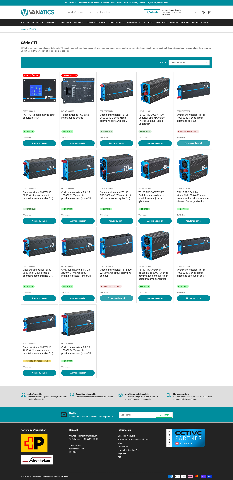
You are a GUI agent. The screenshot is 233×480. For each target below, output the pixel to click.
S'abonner (164, 415)
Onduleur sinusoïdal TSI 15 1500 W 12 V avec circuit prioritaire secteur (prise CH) (76, 195)
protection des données (128, 450)
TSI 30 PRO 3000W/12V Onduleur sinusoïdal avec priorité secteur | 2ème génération (151, 197)
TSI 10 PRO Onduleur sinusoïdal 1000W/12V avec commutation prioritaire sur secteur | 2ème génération (153, 274)
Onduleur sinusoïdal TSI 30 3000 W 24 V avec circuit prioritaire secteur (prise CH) (38, 272)
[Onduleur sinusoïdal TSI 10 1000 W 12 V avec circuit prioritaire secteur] (193, 90)
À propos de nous (200, 22)
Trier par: (163, 62)
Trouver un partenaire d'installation (133, 439)
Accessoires (132, 22)
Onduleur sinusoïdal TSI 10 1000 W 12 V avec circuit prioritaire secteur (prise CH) (192, 272)
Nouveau (25, 22)
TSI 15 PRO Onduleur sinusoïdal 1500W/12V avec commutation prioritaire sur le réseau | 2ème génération (193, 197)
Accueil (23, 29)
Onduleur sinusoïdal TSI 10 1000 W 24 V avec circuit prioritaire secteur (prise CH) (38, 350)
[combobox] (124, 12)
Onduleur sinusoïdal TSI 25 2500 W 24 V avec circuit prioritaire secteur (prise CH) (76, 272)
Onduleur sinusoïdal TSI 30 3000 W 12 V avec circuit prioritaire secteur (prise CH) (38, 195)
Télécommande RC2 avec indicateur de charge (75, 116)
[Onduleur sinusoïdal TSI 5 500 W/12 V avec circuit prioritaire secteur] (116, 245)
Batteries (36, 22)
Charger (50, 22)
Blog (120, 443)
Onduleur (64, 22)
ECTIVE (25, 111)
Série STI (32, 29)
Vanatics (30, 476)
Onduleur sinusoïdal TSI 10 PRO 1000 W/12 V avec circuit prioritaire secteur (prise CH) (115, 195)
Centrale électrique (96, 22)
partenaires (161, 22)
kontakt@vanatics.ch (87, 436)
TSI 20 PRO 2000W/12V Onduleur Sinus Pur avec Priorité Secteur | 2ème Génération (151, 119)
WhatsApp (166, 14)
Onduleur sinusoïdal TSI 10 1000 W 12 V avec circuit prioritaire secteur (191, 117)
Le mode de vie (115, 22)
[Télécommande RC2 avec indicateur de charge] (78, 90)
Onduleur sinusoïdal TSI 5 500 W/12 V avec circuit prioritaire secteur (116, 272)
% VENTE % (148, 22)
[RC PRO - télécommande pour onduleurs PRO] (39, 90)
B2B (119, 457)
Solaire (77, 22)
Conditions (123, 446)
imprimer (122, 454)
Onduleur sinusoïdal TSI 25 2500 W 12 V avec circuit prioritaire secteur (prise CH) (115, 117)
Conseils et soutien (179, 22)
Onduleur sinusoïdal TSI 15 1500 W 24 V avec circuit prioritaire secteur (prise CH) (76, 350)
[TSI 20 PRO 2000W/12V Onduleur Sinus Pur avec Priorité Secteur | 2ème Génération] (155, 90)
